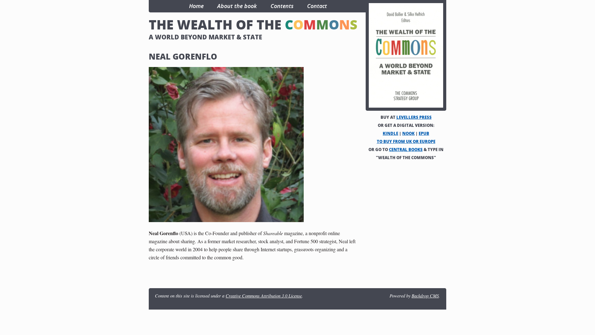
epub (424, 133)
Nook (408, 133)
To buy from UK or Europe (406, 141)
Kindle (390, 133)
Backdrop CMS (425, 296)
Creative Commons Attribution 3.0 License (264, 296)
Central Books (406, 149)
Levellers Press (414, 117)
